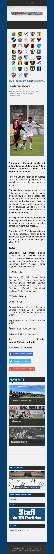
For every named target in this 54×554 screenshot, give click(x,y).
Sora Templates (18, 549)
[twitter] (32, 3)
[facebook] (27, 3)
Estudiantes (12, 93)
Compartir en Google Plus (24, 369)
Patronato (31, 93)
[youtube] (42, 3)
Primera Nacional (14, 95)
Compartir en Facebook (23, 354)
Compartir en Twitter (21, 361)
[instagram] (37, 3)
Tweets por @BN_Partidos (19, 530)
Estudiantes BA (22, 93)
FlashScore (13, 499)
